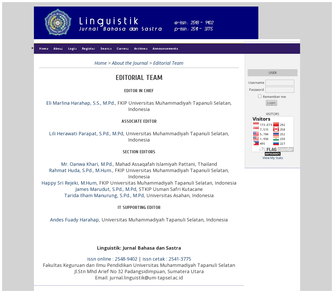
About (58, 48)
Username (256, 82)
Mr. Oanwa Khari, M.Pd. (87, 164)
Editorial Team (168, 63)
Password (256, 89)
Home (43, 48)
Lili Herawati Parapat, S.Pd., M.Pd (86, 133)
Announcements (165, 48)
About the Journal (130, 63)
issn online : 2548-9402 (112, 259)
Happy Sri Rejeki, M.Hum (69, 183)
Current (123, 48)
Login (72, 48)
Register (88, 48)
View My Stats (273, 158)
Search (105, 48)
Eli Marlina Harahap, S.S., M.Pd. (80, 103)
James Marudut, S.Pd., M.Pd (105, 189)
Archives (140, 48)
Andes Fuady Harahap (74, 219)
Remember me (274, 97)
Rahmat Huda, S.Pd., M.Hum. (80, 170)
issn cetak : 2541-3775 (166, 259)
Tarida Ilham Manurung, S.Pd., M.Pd (104, 195)
